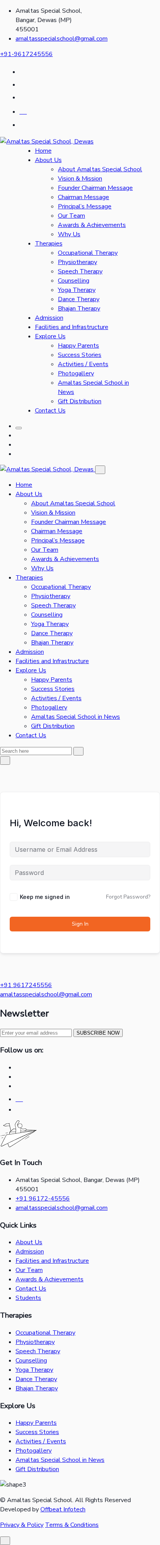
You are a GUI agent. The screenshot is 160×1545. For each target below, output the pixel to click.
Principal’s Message (84, 206)
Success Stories (79, 355)
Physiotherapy (77, 262)
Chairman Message (83, 197)
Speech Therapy (80, 271)
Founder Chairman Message (95, 188)
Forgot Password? (128, 896)
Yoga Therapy (77, 290)
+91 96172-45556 (43, 1198)
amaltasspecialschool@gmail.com (62, 38)
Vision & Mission (80, 178)
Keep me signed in (45, 897)
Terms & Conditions (72, 1525)
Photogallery (76, 373)
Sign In (80, 924)
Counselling (73, 280)
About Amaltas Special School (100, 169)
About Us (48, 160)
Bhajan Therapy (79, 308)
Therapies (49, 243)
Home (43, 151)
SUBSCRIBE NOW (98, 1033)
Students (28, 1298)
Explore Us (50, 336)
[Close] (100, 470)
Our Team (71, 215)
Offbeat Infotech (62, 1509)
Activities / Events (83, 364)
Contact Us (50, 410)
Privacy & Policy (21, 1525)
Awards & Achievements (92, 225)
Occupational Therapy (88, 253)
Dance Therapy (78, 299)
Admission (49, 318)
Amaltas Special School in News (75, 717)
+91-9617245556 (26, 54)
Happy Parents (78, 345)
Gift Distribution (79, 401)
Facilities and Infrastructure (71, 327)
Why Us (69, 234)
